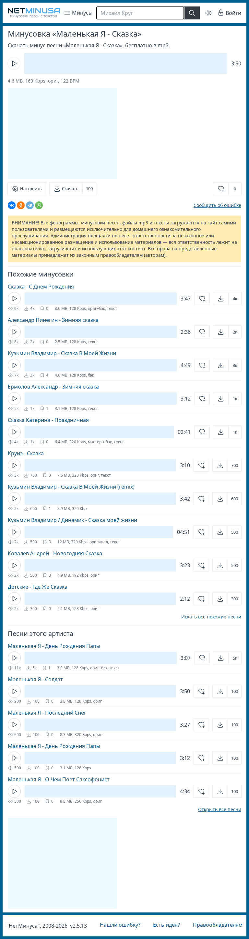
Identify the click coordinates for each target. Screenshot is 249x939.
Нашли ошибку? (118, 925)
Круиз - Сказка (26, 453)
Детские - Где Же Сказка (37, 586)
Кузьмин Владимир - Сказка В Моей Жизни (62, 353)
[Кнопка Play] (14, 63)
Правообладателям (213, 925)
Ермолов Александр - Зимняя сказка (53, 386)
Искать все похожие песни (206, 617)
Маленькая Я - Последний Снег (47, 712)
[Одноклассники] (21, 205)
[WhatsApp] (39, 205)
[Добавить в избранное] (197, 298)
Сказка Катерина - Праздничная (48, 420)
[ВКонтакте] (12, 205)
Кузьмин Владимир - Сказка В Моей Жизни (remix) (71, 486)
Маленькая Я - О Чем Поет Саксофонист (59, 779)
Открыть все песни (214, 809)
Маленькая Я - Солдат (35, 679)
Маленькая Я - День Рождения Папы (54, 646)
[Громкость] (203, 13)
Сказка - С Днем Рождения (41, 286)
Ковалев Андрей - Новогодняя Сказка (55, 553)
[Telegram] (30, 205)
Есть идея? (163, 925)
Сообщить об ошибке (212, 205)
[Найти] (192, 12)
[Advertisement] (62, 133)
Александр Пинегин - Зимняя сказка (53, 320)
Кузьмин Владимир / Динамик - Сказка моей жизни (72, 520)
